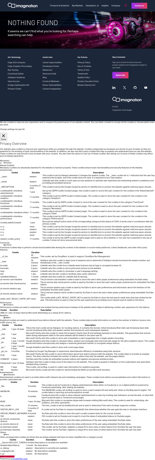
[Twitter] (124, 87)
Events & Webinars (51, 81)
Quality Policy (84, 77)
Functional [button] (4, 243)
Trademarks (83, 74)
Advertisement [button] (6, 373)
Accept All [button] (20, 129)
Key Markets (77, 6)
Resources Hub (49, 74)
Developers (91, 6)
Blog (45, 77)
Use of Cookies (84, 66)
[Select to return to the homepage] (22, 6)
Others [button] (3, 432)
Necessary (8, 163)
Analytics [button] (4, 316)
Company (115, 6)
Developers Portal (51, 66)
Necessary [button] (4, 161)
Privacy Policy (84, 63)
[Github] (135, 87)
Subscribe (120, 75)
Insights (104, 6)
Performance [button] (6, 303)
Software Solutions (16, 77)
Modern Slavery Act (86, 85)
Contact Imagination (52, 89)
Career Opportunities (52, 63)
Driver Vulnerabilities (52, 85)
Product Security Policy (88, 81)
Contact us (139, 6)
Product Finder (14, 89)
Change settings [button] (7, 129)
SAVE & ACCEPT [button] (7, 456)
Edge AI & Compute (16, 63)
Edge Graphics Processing (20, 66)
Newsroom (47, 70)
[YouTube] (145, 87)
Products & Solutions (59, 6)
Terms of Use (83, 70)
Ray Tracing (13, 70)
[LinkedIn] (113, 87)
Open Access (14, 81)
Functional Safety (16, 74)
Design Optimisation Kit (18, 85)
